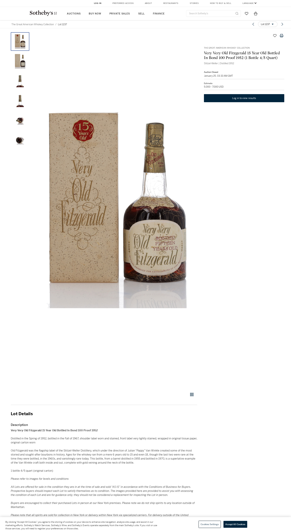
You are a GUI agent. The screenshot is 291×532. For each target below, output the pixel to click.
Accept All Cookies (235, 524)
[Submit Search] (237, 13)
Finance (159, 13)
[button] (117, 210)
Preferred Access (123, 3)
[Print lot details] (281, 35)
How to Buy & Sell (220, 3)
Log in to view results (244, 98)
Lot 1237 (62, 24)
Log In (98, 3)
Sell (141, 13)
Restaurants (170, 3)
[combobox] (213, 13)
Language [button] (248, 3)
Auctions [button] (74, 13)
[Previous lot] (253, 24)
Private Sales (119, 13)
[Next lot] (282, 24)
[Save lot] (275, 35)
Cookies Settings (210, 524)
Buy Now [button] (95, 13)
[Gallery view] (192, 394)
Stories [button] (194, 3)
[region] (145, 524)
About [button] (148, 3)
